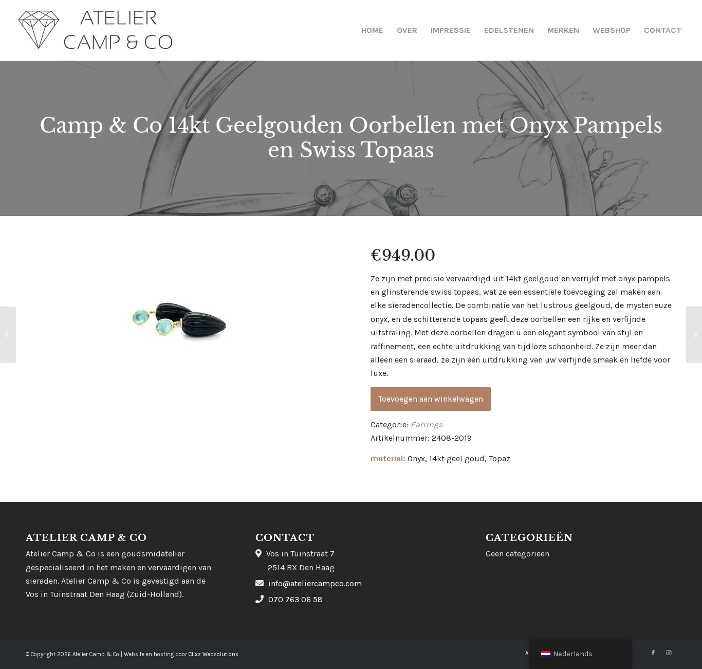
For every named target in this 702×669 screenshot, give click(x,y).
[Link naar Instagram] (668, 653)
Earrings (426, 424)
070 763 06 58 (295, 599)
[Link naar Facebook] (653, 653)
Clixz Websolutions (213, 654)
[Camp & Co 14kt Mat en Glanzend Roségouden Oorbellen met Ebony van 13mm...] (694, 334)
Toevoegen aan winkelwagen (430, 399)
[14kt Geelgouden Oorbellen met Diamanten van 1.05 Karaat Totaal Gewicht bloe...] (8, 334)
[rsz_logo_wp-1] (95, 30)
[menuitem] (372, 30)
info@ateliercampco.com (315, 583)
